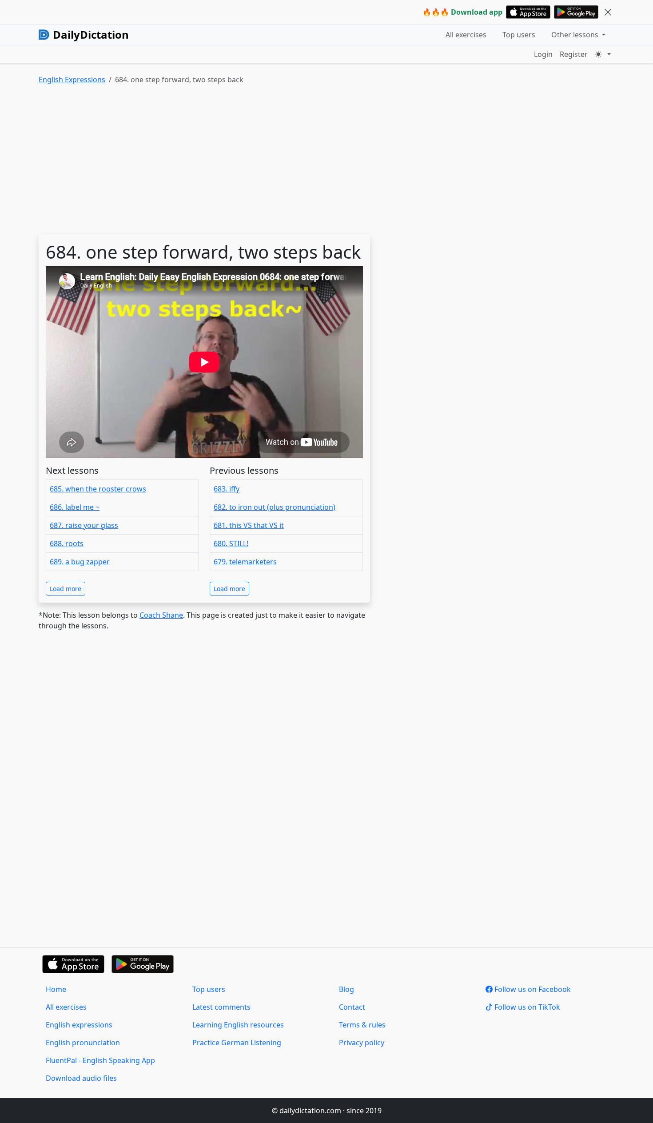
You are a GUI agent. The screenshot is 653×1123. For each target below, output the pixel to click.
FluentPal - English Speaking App (100, 1060)
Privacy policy (361, 1042)
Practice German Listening (236, 1042)
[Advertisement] (305, 161)
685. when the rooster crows (98, 489)
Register (574, 54)
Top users (518, 35)
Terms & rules (362, 1025)
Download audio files (81, 1078)
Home (56, 989)
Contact (352, 1007)
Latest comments (221, 1007)
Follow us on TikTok (526, 1007)
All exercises (466, 35)
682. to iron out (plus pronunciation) (274, 507)
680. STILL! (231, 543)
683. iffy (226, 489)
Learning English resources (238, 1025)
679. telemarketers (245, 562)
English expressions (79, 1025)
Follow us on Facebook (532, 989)
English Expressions (72, 79)
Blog (346, 989)
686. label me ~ (75, 507)
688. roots (67, 543)
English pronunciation (83, 1042)
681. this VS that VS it (249, 525)
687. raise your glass (84, 525)
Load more (65, 588)
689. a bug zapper (80, 562)
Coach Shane (161, 615)
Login (543, 54)
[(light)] (602, 54)
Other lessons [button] (575, 35)
